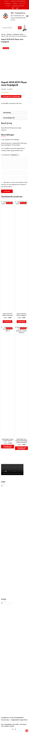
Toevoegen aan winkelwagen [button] (7, 446)
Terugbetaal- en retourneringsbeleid (12, 717)
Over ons (6, 1)
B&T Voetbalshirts (18, 13)
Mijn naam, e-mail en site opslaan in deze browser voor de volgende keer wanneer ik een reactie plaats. (14, 184)
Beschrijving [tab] (7, 113)
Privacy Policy (5, 720)
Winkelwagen (8, 3)
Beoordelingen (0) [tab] (9, 118)
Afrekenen (15, 3)
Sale (20, 103)
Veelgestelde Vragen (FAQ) (18, 5)
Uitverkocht (7, 321)
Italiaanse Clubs (14, 103)
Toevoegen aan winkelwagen (11, 96)
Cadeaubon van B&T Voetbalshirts (18, 1)
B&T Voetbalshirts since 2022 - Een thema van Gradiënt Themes (13, 725)
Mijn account (22, 3)
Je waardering (5, 155)
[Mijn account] (24, 26)
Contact (8, 5)
